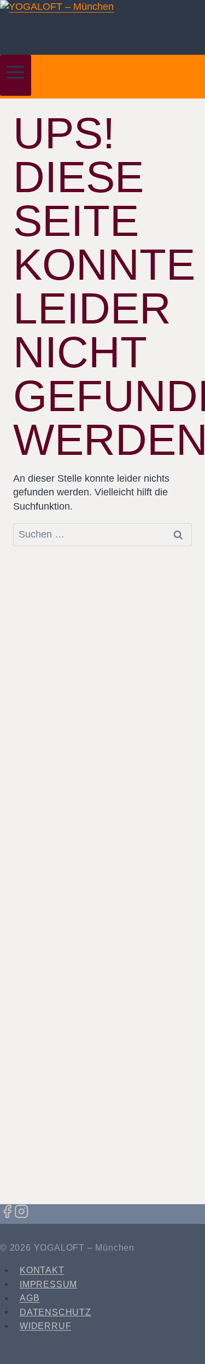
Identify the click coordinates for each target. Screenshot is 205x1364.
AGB (29, 1298)
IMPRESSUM (48, 1283)
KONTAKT (42, 1270)
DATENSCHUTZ (55, 1311)
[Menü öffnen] (15, 75)
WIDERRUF (45, 1326)
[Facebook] (7, 1213)
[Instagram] (21, 1213)
